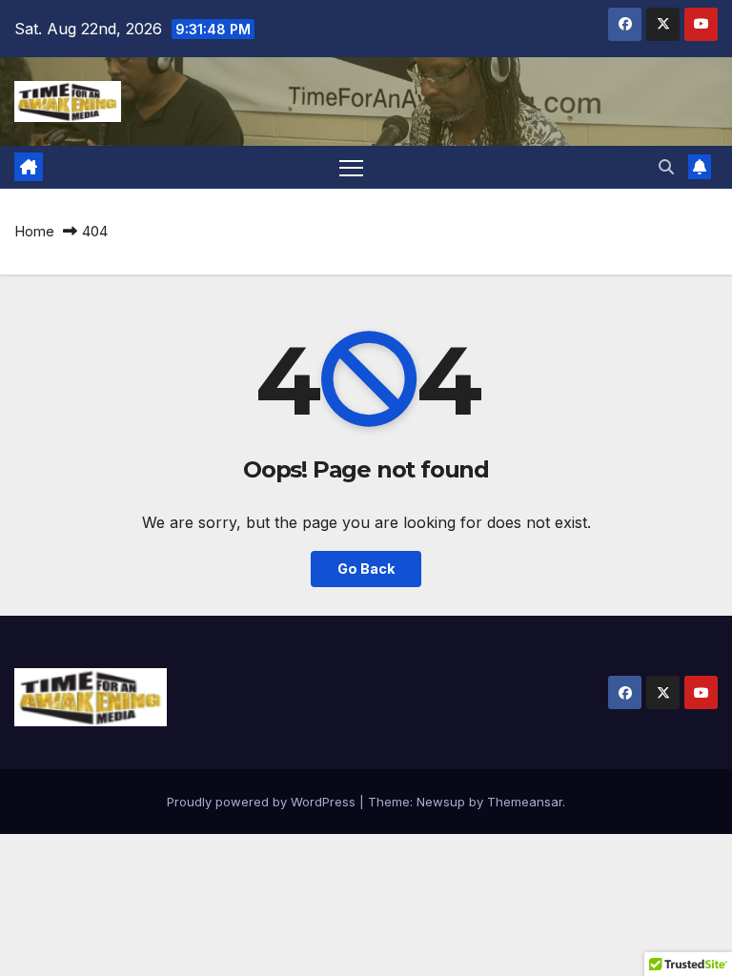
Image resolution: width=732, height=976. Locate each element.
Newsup (441, 801)
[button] (666, 166)
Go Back (366, 568)
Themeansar (524, 801)
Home (34, 231)
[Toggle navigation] (351, 167)
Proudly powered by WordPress (263, 801)
